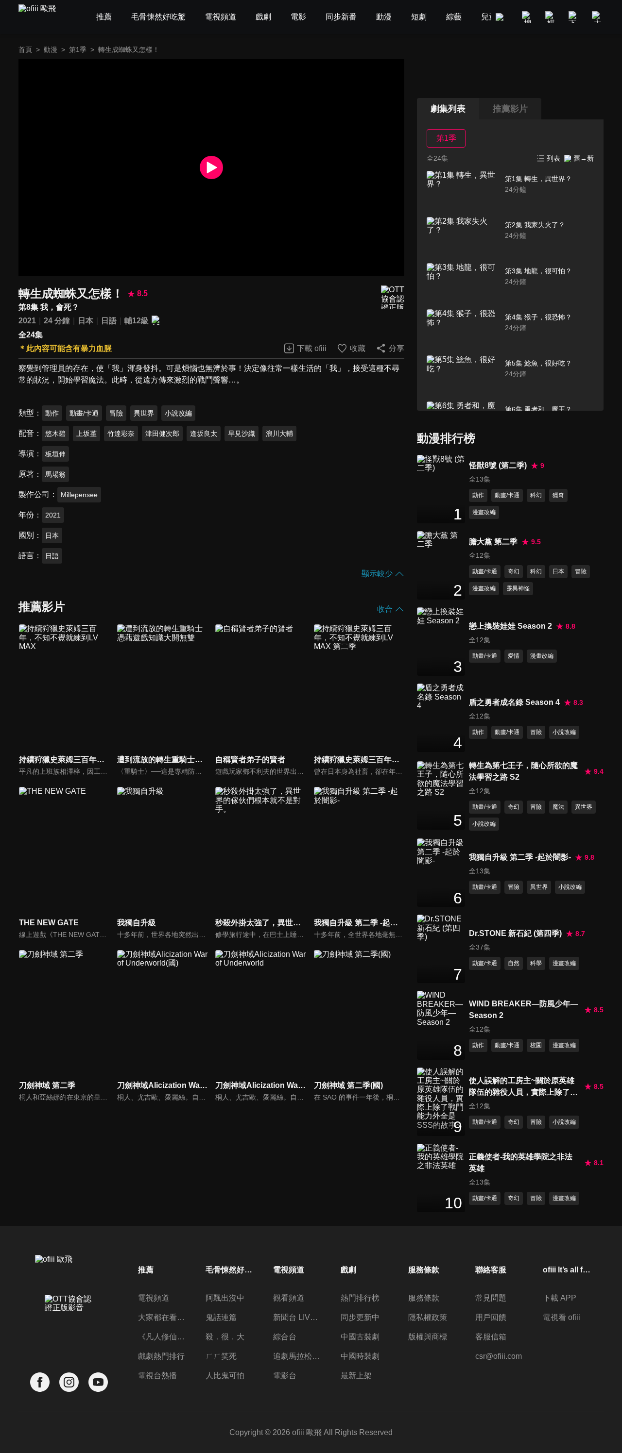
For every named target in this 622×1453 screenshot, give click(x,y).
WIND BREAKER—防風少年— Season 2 (523, 1009)
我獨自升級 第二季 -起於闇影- (520, 857)
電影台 (284, 1375)
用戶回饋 (490, 1317)
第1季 (77, 49)
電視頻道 (153, 1298)
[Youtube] (98, 1382)
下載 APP (559, 1298)
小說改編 (178, 413)
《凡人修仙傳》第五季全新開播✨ (162, 1337)
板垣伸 (55, 454)
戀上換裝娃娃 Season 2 (510, 626)
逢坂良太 (203, 433)
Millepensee (79, 495)
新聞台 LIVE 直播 (297, 1317)
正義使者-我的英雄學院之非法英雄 (520, 1162)
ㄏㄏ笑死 (221, 1356)
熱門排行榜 (360, 1298)
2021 (27, 321)
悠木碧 (55, 433)
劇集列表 (448, 109)
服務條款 (423, 1298)
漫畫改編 (484, 512)
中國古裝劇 (360, 1337)
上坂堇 (86, 433)
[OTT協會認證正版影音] (392, 297)
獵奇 (558, 495)
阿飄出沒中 (225, 1298)
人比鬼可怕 (225, 1375)
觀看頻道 (288, 1298)
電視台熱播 (157, 1375)
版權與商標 (427, 1337)
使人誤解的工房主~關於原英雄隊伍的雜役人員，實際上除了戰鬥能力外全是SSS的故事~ (523, 1087)
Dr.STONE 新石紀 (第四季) (515, 933)
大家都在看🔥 (162, 1317)
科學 (536, 963)
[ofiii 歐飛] (42, 17)
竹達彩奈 (121, 433)
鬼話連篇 (221, 1317)
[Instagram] (69, 1382)
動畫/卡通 (84, 413)
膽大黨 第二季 (493, 541)
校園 (536, 1045)
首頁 (25, 49)
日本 (85, 321)
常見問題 (490, 1298)
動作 (52, 413)
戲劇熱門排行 (161, 1356)
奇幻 (513, 571)
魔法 (558, 806)
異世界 (144, 413)
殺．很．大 (225, 1337)
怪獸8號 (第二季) (498, 465)
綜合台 (284, 1337)
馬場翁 (55, 474)
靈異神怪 (518, 588)
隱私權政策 (427, 1317)
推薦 (146, 1270)
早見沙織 (241, 433)
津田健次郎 (162, 433)
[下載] (574, 17)
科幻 (536, 495)
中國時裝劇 (360, 1356)
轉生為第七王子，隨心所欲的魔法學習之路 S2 (523, 771)
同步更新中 (360, 1317)
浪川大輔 (279, 433)
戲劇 (348, 1270)
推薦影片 (510, 109)
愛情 (513, 655)
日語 (109, 321)
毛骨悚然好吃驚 (230, 1270)
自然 (513, 963)
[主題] (598, 17)
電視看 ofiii (561, 1317)
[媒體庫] (551, 17)
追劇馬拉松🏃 (297, 1356)
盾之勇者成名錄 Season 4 (514, 702)
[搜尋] (528, 17)
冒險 (116, 413)
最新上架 (356, 1375)
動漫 (50, 49)
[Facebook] (40, 1382)
